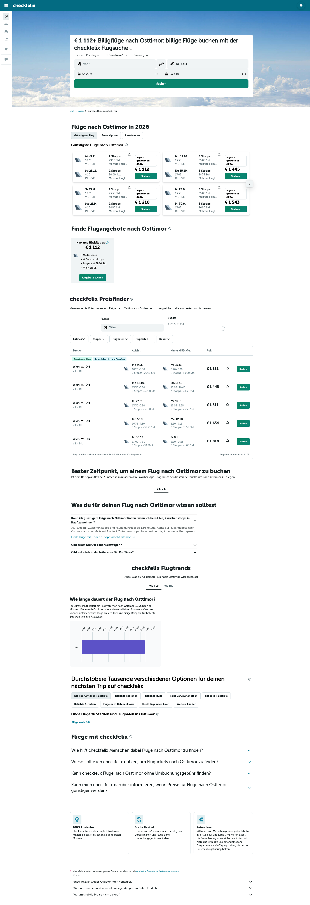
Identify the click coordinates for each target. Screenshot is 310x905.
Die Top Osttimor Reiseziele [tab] (91, 695)
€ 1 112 (83, 40)
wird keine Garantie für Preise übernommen (157, 871)
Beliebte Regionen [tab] (126, 695)
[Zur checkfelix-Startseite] (24, 5)
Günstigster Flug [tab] (84, 135)
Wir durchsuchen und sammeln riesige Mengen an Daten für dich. (115, 888)
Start (72, 111)
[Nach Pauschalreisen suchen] (6, 39)
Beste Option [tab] (110, 135)
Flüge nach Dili (81, 722)
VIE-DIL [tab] (161, 488)
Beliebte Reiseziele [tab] (216, 695)
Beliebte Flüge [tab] (153, 695)
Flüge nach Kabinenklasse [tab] (118, 704)
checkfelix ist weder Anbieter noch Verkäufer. (102, 881)
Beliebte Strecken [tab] (85, 704)
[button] (6, 5)
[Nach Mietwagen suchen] (6, 31)
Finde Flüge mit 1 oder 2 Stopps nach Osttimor (101, 537)
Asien (81, 111)
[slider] (223, 329)
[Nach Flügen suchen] (6, 16)
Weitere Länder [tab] (186, 704)
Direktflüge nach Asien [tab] (155, 704)
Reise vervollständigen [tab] (184, 695)
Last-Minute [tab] (132, 135)
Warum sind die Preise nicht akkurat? (97, 894)
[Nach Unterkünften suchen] (6, 24)
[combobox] (87, 55)
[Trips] (6, 49)
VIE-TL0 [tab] (154, 585)
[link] (92, 277)
